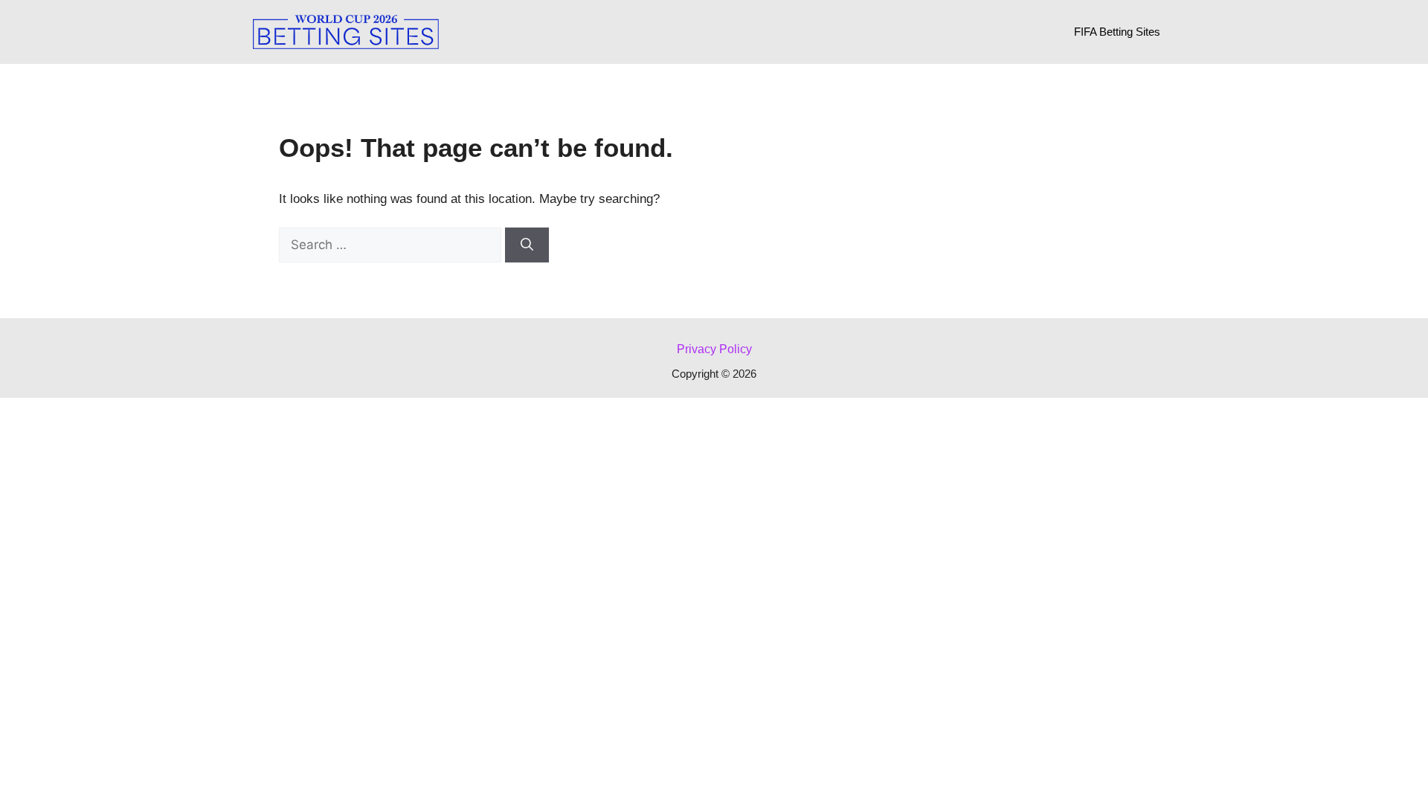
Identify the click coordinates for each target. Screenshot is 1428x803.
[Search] (527, 245)
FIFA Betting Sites (1117, 31)
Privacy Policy (714, 349)
